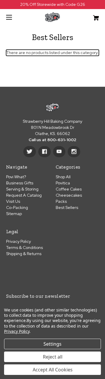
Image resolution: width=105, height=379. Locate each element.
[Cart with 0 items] (89, 15)
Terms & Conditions (24, 247)
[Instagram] (74, 152)
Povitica (63, 183)
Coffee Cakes (69, 189)
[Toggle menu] (14, 17)
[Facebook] (44, 152)
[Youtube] (59, 152)
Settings (52, 344)
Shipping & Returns (23, 253)
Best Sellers (67, 207)
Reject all (52, 357)
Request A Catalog (24, 195)
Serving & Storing (22, 189)
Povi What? (16, 176)
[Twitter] (30, 152)
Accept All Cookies (53, 369)
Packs (61, 201)
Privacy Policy (18, 241)
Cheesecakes (69, 195)
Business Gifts (19, 183)
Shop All (63, 176)
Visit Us (13, 201)
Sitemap (14, 213)
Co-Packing (17, 207)
